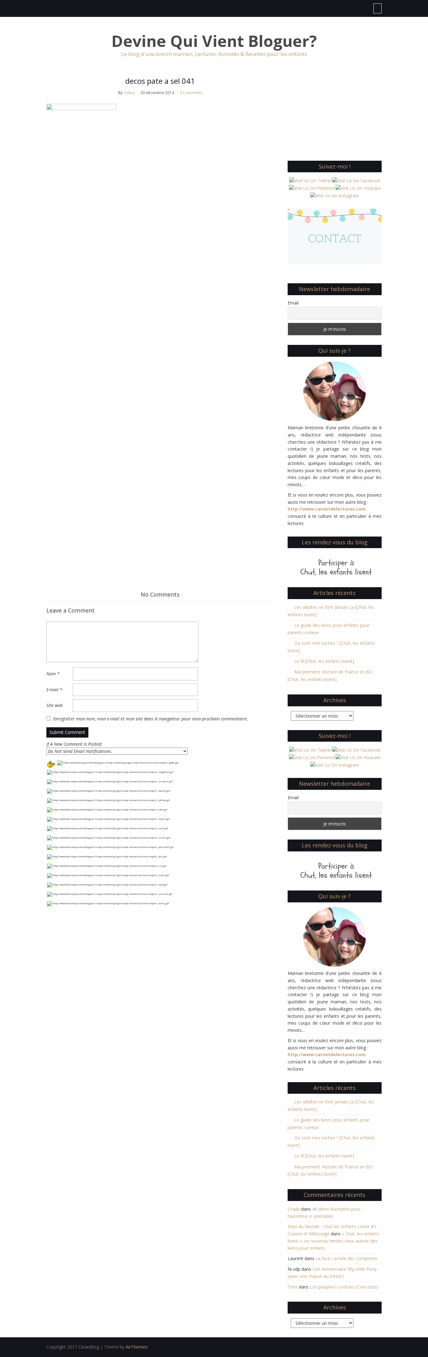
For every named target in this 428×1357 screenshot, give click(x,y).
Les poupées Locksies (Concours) (344, 1287)
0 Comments (191, 92)
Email (293, 303)
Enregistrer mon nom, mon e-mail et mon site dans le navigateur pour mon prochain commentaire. (150, 719)
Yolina (128, 92)
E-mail (54, 690)
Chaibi (294, 1209)
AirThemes (137, 1347)
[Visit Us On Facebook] (356, 180)
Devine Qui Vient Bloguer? (214, 41)
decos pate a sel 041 (160, 81)
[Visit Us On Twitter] (310, 180)
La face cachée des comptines (346, 1258)
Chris (293, 1287)
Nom (53, 674)
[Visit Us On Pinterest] (312, 188)
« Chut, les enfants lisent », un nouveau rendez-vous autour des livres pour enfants (333, 1241)
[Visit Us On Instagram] (334, 195)
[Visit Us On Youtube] (358, 188)
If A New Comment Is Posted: (74, 744)
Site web (54, 705)
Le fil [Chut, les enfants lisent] (324, 661)
